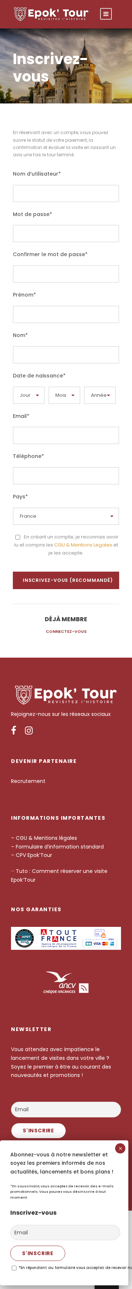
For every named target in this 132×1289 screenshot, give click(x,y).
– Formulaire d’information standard (57, 846)
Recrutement (28, 781)
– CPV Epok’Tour (32, 855)
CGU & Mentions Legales (83, 544)
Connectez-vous (66, 631)
